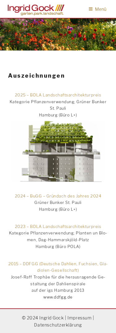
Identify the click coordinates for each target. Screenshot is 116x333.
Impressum (79, 317)
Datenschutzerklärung (58, 324)
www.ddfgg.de (57, 296)
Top (109, 324)
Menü (100, 9)
